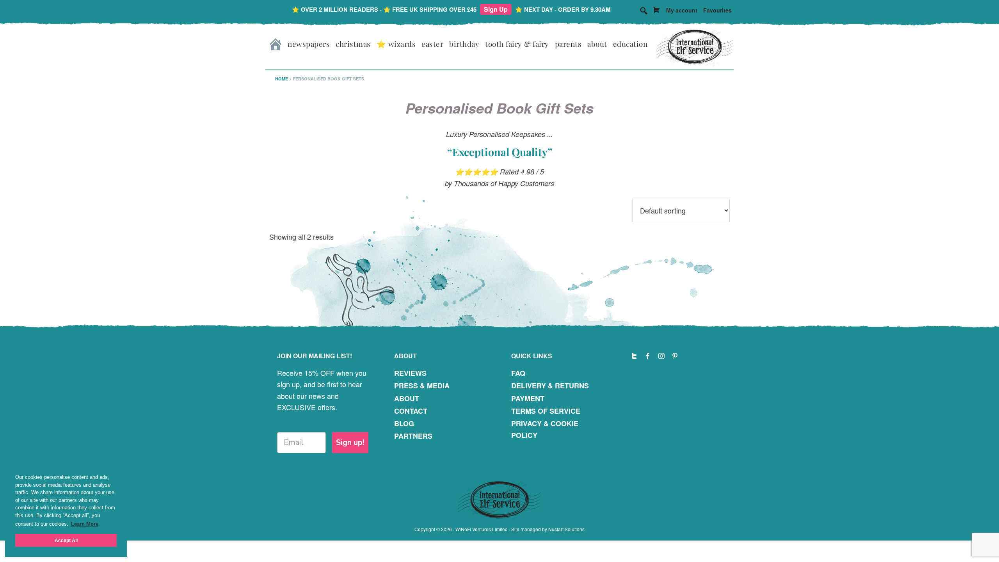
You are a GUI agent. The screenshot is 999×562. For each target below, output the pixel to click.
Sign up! (350, 442)
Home (281, 79)
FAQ (518, 373)
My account (681, 10)
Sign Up (496, 9)
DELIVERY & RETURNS (550, 386)
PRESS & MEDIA (422, 386)
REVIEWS (410, 373)
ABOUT (406, 398)
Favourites (717, 10)
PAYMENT (527, 398)
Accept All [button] (66, 540)
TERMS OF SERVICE (545, 411)
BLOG (404, 423)
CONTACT (410, 411)
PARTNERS (413, 436)
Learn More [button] (84, 524)
